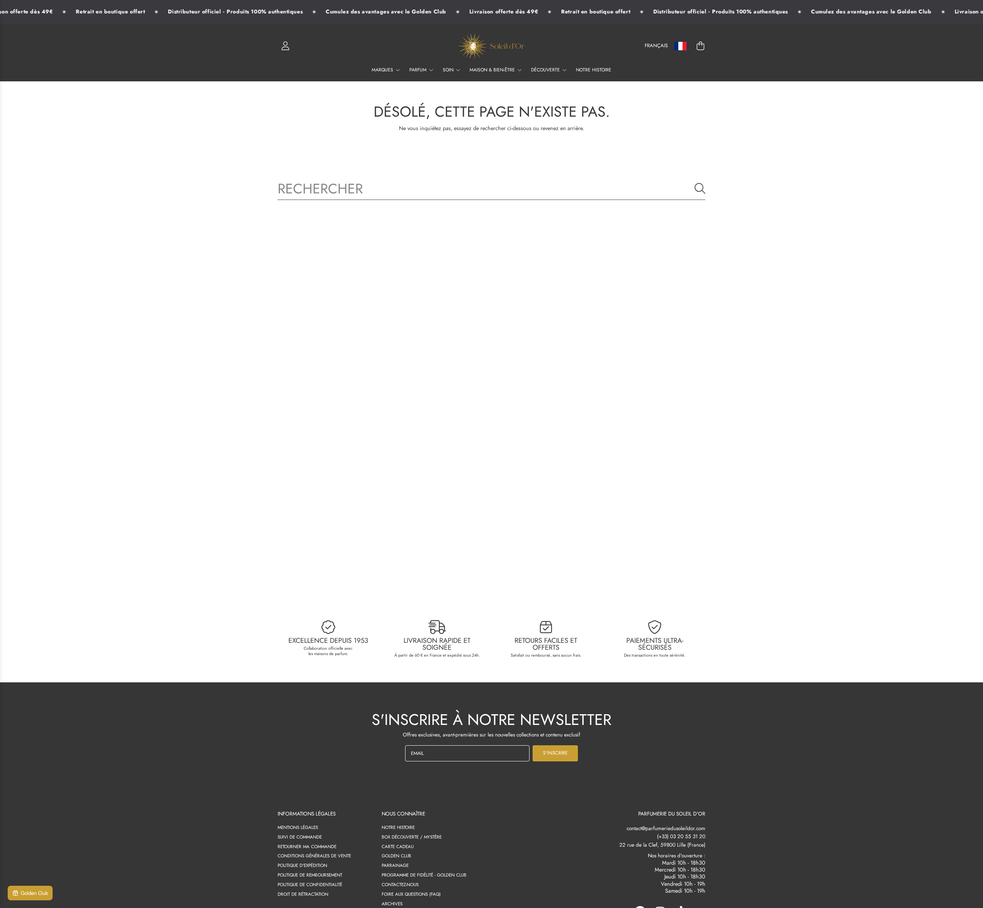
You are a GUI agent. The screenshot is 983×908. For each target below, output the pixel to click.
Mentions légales (298, 827)
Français (656, 45)
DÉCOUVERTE (546, 69)
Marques (383, 69)
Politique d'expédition (302, 865)
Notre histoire (398, 827)
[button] (700, 46)
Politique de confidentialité (310, 884)
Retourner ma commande (307, 846)
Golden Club (396, 855)
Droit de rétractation (303, 894)
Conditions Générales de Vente (314, 855)
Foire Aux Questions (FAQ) (411, 894)
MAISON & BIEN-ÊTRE (493, 69)
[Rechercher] (700, 188)
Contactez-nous (400, 884)
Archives (392, 903)
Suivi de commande (300, 837)
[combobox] (491, 188)
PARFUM (418, 69)
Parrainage (395, 865)
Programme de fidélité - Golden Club (424, 875)
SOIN (449, 69)
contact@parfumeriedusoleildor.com (666, 828)
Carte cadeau (398, 846)
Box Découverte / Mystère (412, 837)
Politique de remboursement (310, 875)
